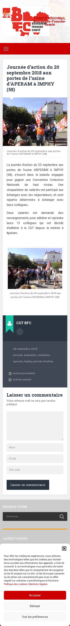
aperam (18, 361)
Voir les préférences (35, 617)
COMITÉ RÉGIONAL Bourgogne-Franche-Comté (49, 21)
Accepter (35, 595)
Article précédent (24, 373)
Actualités (30, 355)
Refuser (35, 606)
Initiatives (44, 355)
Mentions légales (38, 584)
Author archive (19, 331)
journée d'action (43, 361)
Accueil (18, 355)
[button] (64, 548)
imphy (28, 361)
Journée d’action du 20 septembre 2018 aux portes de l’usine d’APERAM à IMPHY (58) (33, 78)
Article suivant (22, 379)
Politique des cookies (15, 584)
